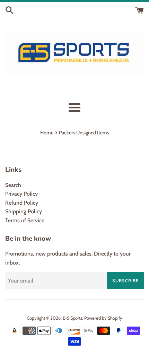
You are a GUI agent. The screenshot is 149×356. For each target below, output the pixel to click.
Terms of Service (24, 220)
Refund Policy (21, 202)
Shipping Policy (23, 211)
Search (13, 185)
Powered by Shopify (103, 318)
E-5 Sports (72, 318)
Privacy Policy (21, 193)
